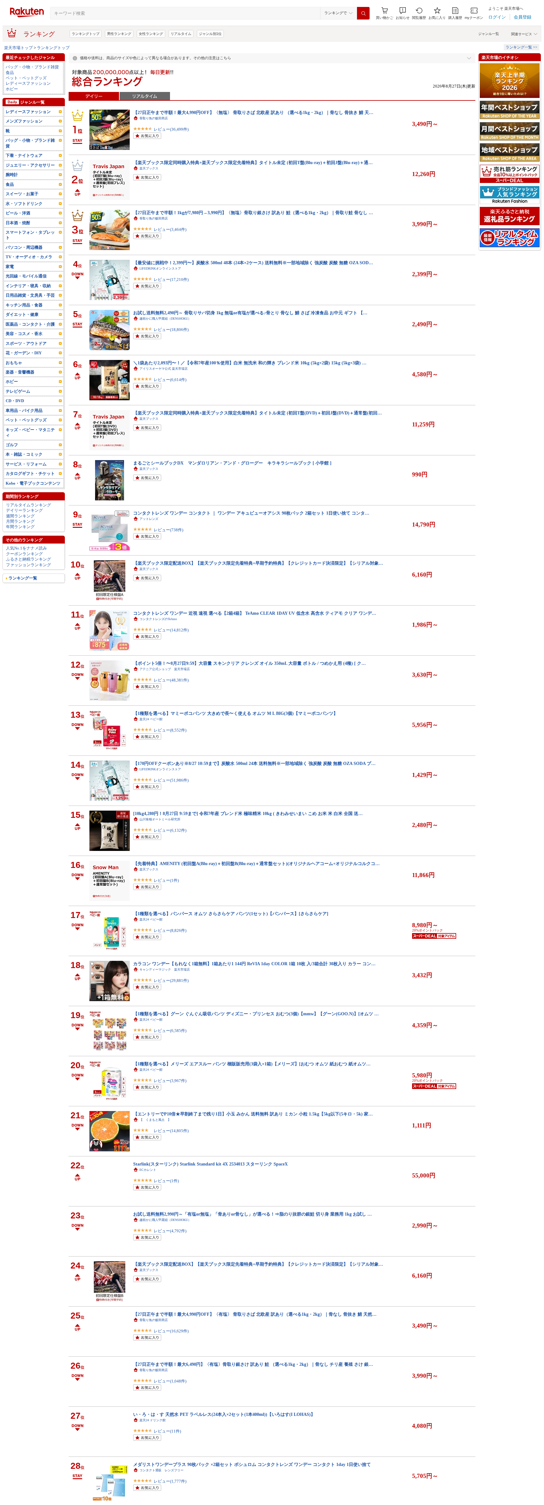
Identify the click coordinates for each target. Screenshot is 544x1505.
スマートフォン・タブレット (30, 235)
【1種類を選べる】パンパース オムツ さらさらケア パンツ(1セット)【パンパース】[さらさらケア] (230, 913)
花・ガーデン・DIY (24, 353)
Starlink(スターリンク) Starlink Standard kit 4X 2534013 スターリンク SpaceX (210, 1163)
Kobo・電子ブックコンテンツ (33, 483)
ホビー (12, 89)
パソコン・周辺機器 (24, 247)
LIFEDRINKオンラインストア (160, 268)
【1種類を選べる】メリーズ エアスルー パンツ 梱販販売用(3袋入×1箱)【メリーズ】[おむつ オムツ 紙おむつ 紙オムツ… (252, 1063)
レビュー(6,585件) (170, 1030)
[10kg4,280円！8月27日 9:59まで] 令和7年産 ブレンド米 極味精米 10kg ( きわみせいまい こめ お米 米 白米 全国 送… (248, 813)
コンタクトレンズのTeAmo (158, 619)
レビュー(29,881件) (171, 980)
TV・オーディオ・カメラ (29, 256)
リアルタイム (181, 34)
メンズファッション (24, 121)
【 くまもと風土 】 (155, 1119)
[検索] (363, 13)
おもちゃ (14, 362)
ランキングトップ (85, 34)
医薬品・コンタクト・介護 (30, 324)
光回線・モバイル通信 (26, 276)
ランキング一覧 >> (521, 47)
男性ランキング (119, 34)
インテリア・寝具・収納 (28, 285)
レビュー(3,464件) (170, 229)
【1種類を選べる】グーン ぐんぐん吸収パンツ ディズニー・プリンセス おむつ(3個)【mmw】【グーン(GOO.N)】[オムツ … (256, 1013)
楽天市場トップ (18, 47)
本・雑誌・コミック (24, 454)
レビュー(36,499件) (171, 129)
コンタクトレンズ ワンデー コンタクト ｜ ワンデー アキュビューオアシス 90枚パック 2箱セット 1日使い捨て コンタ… (251, 513)
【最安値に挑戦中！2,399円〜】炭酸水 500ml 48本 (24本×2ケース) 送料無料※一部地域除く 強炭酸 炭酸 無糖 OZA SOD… (253, 262)
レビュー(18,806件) (171, 329)
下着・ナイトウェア (24, 155)
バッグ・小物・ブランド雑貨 (32, 67)
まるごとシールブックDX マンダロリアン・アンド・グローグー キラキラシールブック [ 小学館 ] (232, 462)
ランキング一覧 (22, 578)
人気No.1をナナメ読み (26, 548)
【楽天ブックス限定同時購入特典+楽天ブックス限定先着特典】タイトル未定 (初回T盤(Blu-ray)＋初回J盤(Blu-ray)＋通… (253, 162)
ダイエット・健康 (22, 314)
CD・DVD (15, 400)
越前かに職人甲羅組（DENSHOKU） (165, 318)
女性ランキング (151, 34)
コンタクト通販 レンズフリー (161, 1470)
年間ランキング (20, 526)
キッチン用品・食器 (24, 305)
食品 (10, 72)
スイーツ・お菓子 (22, 193)
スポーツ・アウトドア (26, 343)
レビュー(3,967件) (170, 1080)
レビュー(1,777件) (170, 1481)
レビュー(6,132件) (170, 830)
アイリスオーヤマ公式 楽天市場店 (163, 368)
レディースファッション (28, 83)
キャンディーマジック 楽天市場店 (164, 969)
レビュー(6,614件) (170, 379)
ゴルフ (12, 444)
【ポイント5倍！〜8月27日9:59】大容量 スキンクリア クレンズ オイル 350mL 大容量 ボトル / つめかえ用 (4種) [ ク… (249, 663)
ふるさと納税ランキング (28, 559)
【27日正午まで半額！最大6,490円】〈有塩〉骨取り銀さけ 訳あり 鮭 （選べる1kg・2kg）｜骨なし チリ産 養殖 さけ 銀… (253, 1364)
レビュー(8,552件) (170, 730)
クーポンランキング (24, 553)
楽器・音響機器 (20, 372)
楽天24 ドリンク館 (152, 1420)
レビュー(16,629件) (171, 1331)
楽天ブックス (148, 168)
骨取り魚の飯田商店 (153, 118)
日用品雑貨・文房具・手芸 (30, 295)
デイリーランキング (24, 510)
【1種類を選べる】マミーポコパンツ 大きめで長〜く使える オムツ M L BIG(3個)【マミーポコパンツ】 (235, 713)
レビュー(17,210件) (171, 279)
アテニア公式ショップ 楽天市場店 (164, 669)
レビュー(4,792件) (170, 1231)
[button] (403, 13)
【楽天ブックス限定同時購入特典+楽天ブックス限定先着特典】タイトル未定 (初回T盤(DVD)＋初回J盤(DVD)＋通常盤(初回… (257, 412)
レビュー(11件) (167, 1431)
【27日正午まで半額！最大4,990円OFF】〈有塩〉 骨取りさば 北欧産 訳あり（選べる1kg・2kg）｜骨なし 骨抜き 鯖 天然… (255, 1314)
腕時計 (12, 174)
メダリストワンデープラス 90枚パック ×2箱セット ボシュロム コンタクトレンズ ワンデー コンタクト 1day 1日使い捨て (252, 1464)
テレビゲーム (18, 391)
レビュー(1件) (166, 880)
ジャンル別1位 (210, 34)
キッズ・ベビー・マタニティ (30, 432)
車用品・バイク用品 (24, 410)
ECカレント (147, 1170)
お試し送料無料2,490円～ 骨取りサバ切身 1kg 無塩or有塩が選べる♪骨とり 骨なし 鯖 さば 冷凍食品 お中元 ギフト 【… (250, 312)
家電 (10, 266)
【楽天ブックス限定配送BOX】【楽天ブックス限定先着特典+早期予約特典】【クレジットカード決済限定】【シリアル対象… (258, 563)
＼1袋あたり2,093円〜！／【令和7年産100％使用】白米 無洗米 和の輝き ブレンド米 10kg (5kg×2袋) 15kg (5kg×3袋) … (249, 362)
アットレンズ (148, 519)
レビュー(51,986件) (171, 780)
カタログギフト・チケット (30, 473)
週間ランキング (20, 516)
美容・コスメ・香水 (24, 333)
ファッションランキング (28, 564)
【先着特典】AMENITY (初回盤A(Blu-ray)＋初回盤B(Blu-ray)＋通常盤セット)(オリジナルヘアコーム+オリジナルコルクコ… (256, 863)
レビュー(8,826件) (170, 930)
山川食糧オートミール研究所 (159, 819)
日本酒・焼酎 (18, 222)
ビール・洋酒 (18, 213)
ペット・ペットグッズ (26, 78)
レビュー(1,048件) (170, 1381)
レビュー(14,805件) (171, 1130)
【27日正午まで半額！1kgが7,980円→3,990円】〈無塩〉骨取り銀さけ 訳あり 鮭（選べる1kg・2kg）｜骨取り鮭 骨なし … (253, 212)
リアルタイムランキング (28, 505)
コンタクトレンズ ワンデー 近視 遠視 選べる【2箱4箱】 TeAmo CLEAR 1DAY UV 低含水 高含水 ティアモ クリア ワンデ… (254, 613)
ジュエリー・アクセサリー (30, 165)
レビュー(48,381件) (171, 680)
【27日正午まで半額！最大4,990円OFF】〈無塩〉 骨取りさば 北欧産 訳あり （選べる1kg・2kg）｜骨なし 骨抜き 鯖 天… (253, 112)
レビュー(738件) (168, 529)
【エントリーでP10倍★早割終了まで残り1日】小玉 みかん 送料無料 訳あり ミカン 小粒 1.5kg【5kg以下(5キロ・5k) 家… (253, 1113)
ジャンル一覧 (488, 34)
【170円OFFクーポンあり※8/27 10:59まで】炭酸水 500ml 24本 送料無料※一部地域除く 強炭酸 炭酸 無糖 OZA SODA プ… (254, 763)
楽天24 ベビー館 (150, 719)
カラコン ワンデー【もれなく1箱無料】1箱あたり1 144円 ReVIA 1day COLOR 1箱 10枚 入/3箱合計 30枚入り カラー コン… (254, 963)
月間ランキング (20, 521)
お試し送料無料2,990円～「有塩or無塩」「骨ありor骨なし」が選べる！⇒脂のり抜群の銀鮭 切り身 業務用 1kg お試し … (252, 1214)
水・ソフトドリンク (24, 203)
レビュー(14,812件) (171, 630)
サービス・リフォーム (26, 464)
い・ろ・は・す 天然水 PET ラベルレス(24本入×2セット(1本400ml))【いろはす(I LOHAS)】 (224, 1414)
